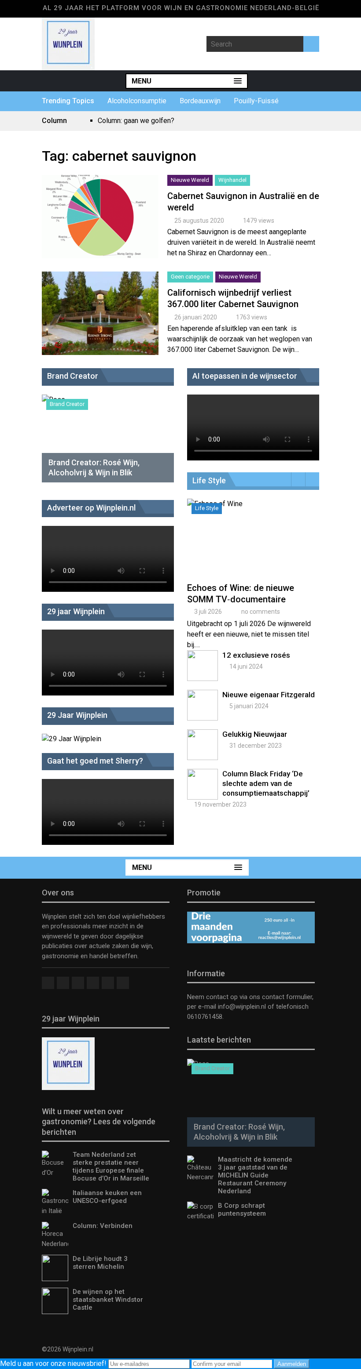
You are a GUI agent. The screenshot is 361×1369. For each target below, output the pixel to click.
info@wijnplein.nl (242, 1006)
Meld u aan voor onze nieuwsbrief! (54, 1363)
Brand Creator (67, 404)
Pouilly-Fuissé (256, 101)
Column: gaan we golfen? (136, 120)
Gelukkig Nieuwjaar (254, 734)
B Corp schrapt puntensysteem (242, 1209)
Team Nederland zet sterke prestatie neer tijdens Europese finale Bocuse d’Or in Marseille (111, 1166)
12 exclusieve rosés (256, 655)
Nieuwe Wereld (190, 180)
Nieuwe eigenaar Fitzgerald (268, 694)
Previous (298, 479)
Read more (100, 226)
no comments (260, 611)
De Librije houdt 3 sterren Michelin (100, 1263)
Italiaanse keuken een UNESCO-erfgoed (107, 1197)
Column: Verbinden (103, 1226)
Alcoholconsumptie (136, 101)
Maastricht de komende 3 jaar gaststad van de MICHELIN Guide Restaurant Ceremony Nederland (255, 1175)
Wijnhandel (232, 180)
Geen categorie (190, 276)
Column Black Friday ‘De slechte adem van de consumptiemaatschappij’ (265, 783)
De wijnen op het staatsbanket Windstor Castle (108, 1299)
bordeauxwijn (200, 101)
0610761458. (205, 1017)
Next (312, 479)
